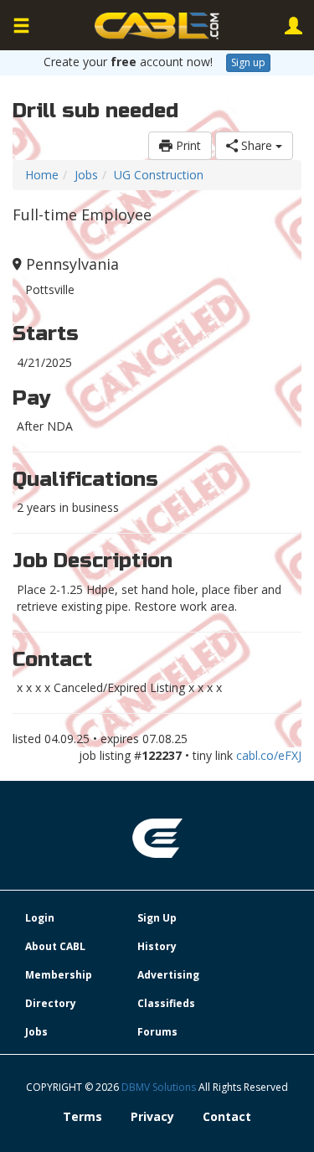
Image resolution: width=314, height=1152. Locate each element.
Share (256, 145)
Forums (157, 1032)
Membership (58, 975)
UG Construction (158, 175)
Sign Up (157, 918)
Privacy (152, 1116)
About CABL (55, 946)
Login (39, 918)
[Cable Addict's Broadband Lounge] (157, 26)
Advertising (168, 975)
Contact (227, 1116)
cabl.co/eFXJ (268, 755)
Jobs (86, 175)
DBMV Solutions (159, 1087)
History (157, 946)
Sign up (248, 62)
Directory (50, 1003)
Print (186, 145)
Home (42, 175)
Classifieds (166, 1003)
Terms (82, 1116)
